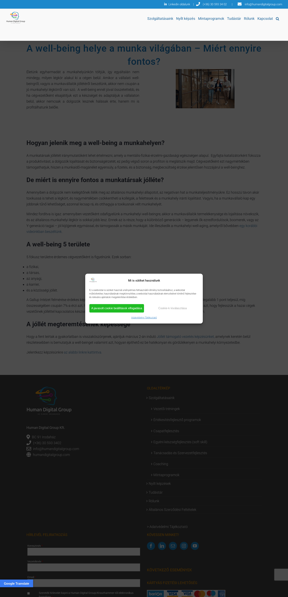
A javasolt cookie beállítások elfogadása (116, 308)
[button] (277, 19)
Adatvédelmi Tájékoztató (144, 317)
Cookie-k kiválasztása (172, 308)
